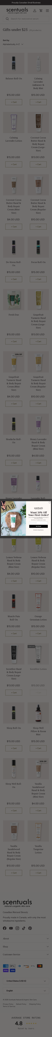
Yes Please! (38, 526)
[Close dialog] (50, 502)
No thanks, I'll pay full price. (38, 530)
